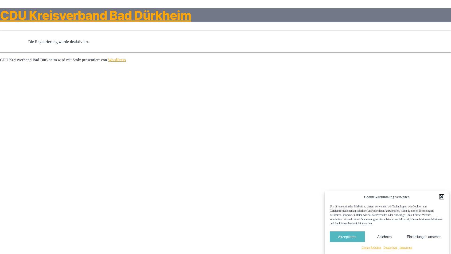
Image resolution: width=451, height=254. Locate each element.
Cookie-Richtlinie (371, 247)
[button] (441, 196)
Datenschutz (390, 247)
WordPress (117, 60)
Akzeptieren (347, 236)
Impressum (406, 247)
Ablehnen (384, 236)
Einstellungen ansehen (424, 236)
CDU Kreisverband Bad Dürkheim (95, 15)
